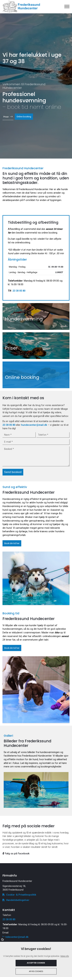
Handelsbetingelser (17, 900)
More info (64, 956)
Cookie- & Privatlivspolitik (21, 894)
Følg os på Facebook (16, 853)
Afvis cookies (36, 971)
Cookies (3, 939)
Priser (6, 116)
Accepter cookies (36, 963)
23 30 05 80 (19, 290)
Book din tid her (11, 543)
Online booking (24, 116)
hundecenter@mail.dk (34, 425)
